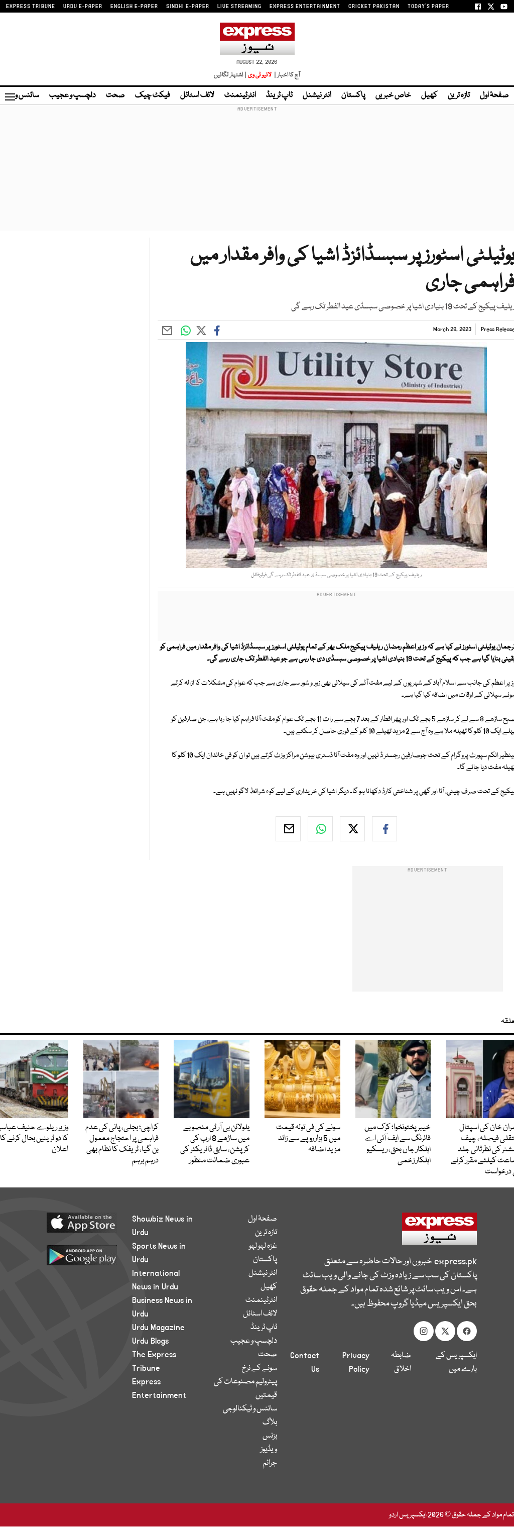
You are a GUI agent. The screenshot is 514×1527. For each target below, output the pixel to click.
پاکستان (353, 95)
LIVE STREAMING (239, 7)
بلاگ (270, 1422)
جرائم (270, 1463)
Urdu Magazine (158, 1328)
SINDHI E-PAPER (187, 7)
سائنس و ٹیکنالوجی (250, 1409)
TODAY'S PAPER (428, 7)
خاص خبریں (393, 95)
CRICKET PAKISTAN (374, 7)
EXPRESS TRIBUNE (30, 7)
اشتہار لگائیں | (230, 75)
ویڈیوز (269, 1450)
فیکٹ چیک (152, 95)
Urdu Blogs (150, 1341)
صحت (115, 95)
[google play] (77, 1254)
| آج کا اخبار (286, 75)
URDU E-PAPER (82, 7)
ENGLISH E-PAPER (134, 7)
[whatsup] (320, 828)
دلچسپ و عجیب (72, 95)
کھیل (429, 95)
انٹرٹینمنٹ (240, 95)
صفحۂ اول (494, 95)
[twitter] (352, 828)
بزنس (270, 1436)
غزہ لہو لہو (263, 1246)
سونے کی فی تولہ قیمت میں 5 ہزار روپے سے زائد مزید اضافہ (308, 1139)
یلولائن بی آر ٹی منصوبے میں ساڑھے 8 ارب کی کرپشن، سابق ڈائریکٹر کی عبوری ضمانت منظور (214, 1144)
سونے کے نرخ (259, 1368)
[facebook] (384, 828)
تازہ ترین (459, 95)
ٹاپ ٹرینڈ (279, 95)
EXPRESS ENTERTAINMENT (305, 7)
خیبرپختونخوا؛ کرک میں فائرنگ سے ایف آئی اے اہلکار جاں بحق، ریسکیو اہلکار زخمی (397, 1144)
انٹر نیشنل (317, 95)
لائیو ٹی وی (260, 75)
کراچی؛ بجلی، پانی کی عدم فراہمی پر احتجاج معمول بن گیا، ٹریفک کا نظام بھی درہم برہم (122, 1144)
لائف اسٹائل (197, 95)
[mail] (288, 828)
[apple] (77, 1222)
